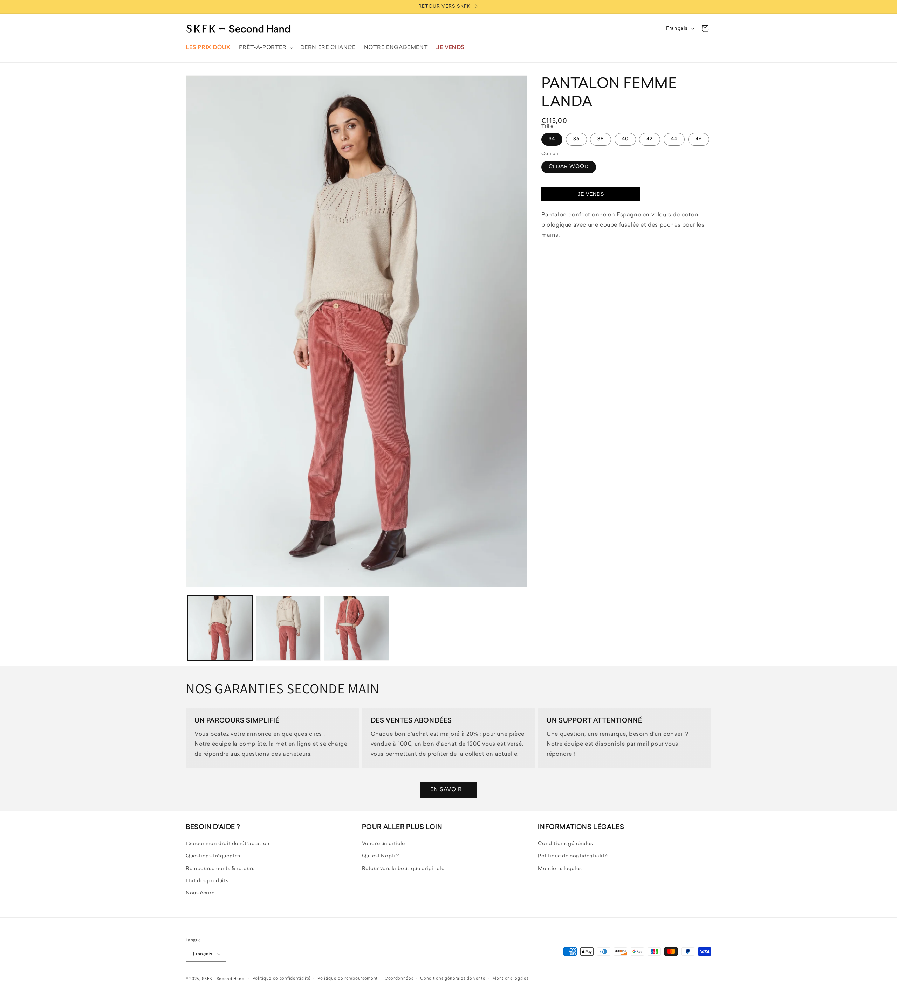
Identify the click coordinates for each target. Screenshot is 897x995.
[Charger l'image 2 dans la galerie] (288, 628)
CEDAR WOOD (569, 167)
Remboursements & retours (220, 868)
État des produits (207, 881)
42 (649, 139)
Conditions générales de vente (452, 978)
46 (699, 139)
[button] (265, 47)
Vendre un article (383, 844)
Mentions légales (560, 868)
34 (552, 139)
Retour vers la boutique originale (403, 868)
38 (600, 139)
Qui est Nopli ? (380, 856)
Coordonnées (399, 978)
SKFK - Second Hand (223, 979)
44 (674, 139)
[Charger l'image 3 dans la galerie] (356, 628)
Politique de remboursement (347, 978)
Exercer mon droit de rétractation (228, 844)
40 (625, 139)
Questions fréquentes (213, 856)
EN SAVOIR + (448, 790)
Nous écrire (200, 893)
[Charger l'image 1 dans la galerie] (219, 628)
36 (576, 139)
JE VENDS (591, 194)
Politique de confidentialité (573, 856)
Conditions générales (565, 844)
